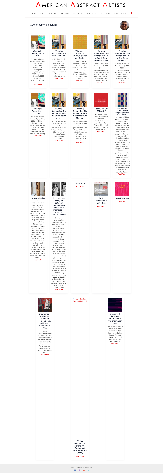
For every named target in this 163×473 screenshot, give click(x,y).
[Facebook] (75, 470)
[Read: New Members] (122, 189)
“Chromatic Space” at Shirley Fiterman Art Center (80, 54)
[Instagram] (79, 470)
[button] (45, 13)
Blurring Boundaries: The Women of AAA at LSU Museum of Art (59, 113)
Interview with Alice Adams (38, 199)
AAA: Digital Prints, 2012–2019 (38, 53)
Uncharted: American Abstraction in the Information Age (115, 318)
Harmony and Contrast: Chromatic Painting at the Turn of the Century (122, 111)
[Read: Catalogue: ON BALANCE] (101, 100)
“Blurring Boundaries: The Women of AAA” (59, 53)
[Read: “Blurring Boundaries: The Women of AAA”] (59, 42)
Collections (80, 183)
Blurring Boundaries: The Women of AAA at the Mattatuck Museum (80, 113)
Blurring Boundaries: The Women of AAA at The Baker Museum (122, 56)
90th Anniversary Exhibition (101, 200)
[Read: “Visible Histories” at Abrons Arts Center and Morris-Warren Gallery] (80, 368)
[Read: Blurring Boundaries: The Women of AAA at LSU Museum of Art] (59, 100)
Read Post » (37, 84)
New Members (122, 198)
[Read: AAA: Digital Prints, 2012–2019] (38, 42)
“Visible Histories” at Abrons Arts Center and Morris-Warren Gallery (80, 447)
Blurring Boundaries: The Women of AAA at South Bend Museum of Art (101, 56)
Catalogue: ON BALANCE (101, 110)
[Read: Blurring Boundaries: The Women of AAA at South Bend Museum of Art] (101, 42)
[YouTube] (84, 470)
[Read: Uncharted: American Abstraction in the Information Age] (115, 305)
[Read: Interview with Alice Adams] (38, 189)
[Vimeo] (88, 470)
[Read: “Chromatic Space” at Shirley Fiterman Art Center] (80, 42)
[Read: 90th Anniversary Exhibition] (101, 189)
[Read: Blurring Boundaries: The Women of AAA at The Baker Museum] (122, 42)
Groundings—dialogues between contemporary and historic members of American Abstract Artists (59, 206)
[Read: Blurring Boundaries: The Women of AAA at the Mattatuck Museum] (80, 100)
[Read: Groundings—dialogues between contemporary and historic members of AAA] (45, 305)
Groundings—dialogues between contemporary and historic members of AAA (44, 321)
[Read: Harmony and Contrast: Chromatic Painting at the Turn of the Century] (122, 100)
